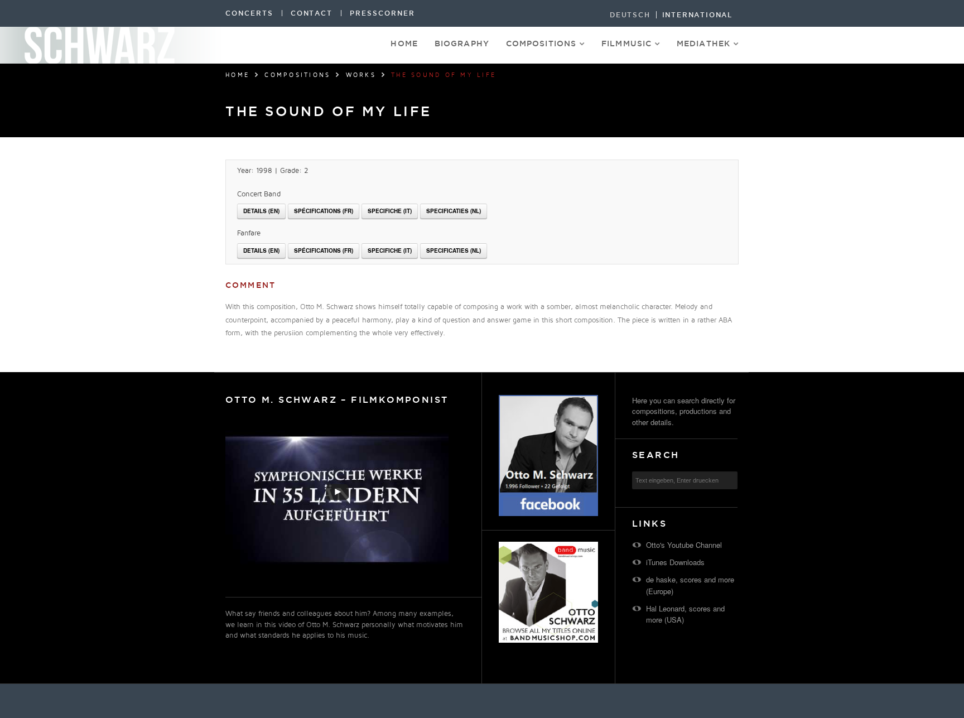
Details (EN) (261, 211)
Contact (312, 13)
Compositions (541, 43)
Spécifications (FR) (323, 211)
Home (404, 43)
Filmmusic (626, 43)
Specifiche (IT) (390, 211)
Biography (462, 43)
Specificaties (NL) (453, 211)
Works (361, 75)
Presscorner (382, 13)
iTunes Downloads (675, 562)
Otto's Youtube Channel (684, 544)
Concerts (249, 13)
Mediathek (703, 43)
